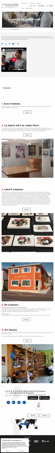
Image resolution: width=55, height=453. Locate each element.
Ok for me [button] (22, 451)
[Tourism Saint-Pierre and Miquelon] (10, 6)
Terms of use (27, 437)
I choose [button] (7, 451)
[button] (34, 6)
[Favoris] (29, 6)
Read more (4, 448)
